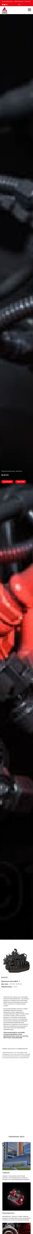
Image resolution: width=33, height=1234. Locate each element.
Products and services (8, 471)
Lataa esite (20, 481)
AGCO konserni (18, 1)
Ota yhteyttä (7, 481)
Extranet (27, 1)
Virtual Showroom (7, 1)
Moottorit (19, 471)
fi (19, 4)
